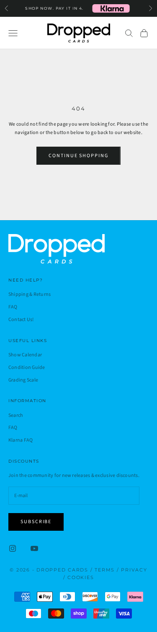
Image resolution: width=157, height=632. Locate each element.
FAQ (13, 307)
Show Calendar (25, 354)
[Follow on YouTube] (34, 548)
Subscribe (36, 521)
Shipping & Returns (29, 294)
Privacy (134, 570)
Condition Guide (26, 367)
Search (15, 415)
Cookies (80, 577)
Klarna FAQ (20, 440)
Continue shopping (78, 155)
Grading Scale (23, 380)
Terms (105, 570)
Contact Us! (21, 319)
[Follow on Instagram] (12, 548)
